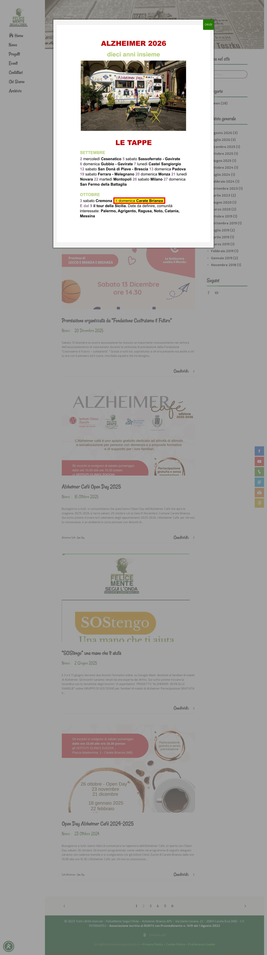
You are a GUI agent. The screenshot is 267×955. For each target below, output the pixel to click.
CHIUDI (208, 24)
